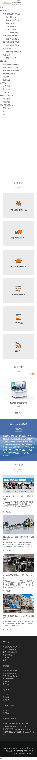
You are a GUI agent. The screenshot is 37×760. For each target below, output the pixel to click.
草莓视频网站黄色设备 (14, 45)
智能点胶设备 (11, 23)
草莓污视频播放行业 (10, 36)
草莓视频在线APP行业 (11, 14)
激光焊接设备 (11, 17)
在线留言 (6, 111)
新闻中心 (3, 83)
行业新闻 (6, 89)
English (3, 114)
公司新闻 (6, 86)
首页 (1, 7)
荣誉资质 (6, 102)
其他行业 (6, 55)
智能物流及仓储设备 (13, 52)
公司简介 (6, 99)
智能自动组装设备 (12, 20)
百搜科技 (30, 754)
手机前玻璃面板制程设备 (15, 32)
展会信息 (6, 92)
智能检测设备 (11, 29)
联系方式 (6, 108)
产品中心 (3, 11)
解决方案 (3, 61)
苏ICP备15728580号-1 (25, 751)
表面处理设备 (11, 26)
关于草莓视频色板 (6, 95)
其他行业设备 (11, 58)
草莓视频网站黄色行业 (11, 42)
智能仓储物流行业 (9, 48)
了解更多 (8, 512)
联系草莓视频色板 (6, 105)
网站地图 (3, 758)
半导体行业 (7, 77)
